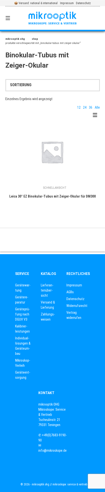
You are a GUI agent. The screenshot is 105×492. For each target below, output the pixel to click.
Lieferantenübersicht (47, 290)
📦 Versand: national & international (36, 3)
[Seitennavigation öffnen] (14, 18)
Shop (35, 39)
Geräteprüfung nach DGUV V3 (22, 314)
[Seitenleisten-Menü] (96, 116)
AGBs (70, 292)
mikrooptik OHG (15, 39)
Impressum (67, 3)
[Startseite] (53, 18)
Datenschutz (83, 3)
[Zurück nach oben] (52, 240)
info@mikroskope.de (52, 450)
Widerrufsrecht (76, 306)
